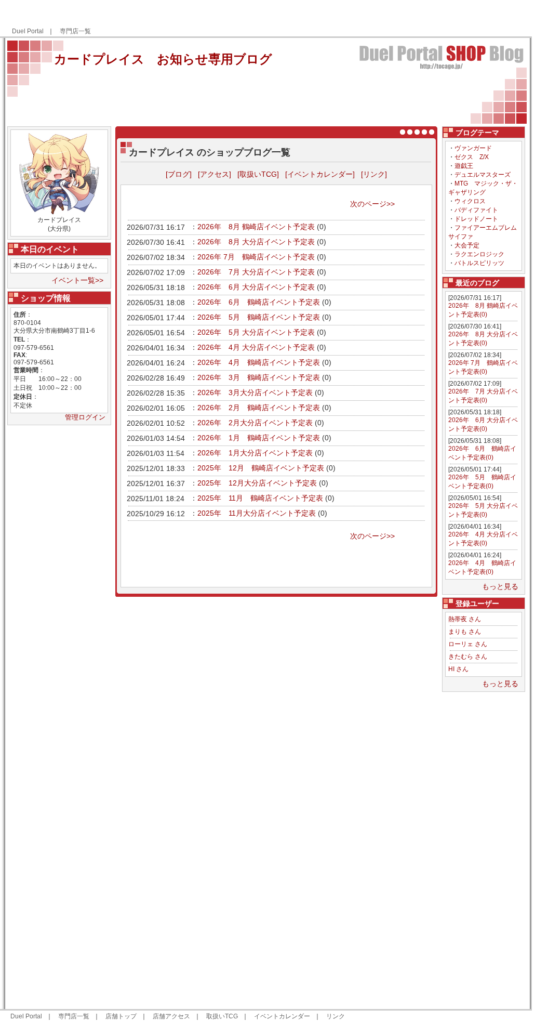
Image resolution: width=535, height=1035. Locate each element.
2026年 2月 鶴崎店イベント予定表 (258, 407)
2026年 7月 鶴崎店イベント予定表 (256, 257)
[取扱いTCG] (258, 174)
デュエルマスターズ (482, 174)
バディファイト (476, 210)
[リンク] (374, 174)
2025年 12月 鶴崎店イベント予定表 (260, 468)
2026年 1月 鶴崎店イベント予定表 (258, 438)
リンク (335, 1016)
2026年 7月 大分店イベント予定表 (256, 272)
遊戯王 (463, 165)
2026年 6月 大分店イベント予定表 (256, 287)
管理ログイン (85, 417)
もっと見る (500, 586)
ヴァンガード (473, 148)
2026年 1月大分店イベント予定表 (255, 453)
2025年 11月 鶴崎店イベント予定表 (260, 498)
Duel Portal (28, 31)
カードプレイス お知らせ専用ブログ (163, 59)
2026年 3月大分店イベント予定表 (255, 392)
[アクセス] (214, 174)
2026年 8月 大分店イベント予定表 (256, 242)
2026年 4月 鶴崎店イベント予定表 (258, 362)
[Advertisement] (402, 18)
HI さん (458, 669)
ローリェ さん (467, 644)
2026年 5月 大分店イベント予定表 (256, 332)
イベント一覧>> (77, 280)
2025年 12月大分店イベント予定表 (257, 483)
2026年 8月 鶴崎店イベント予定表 (256, 226)
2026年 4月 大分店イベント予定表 (256, 347)
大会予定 (466, 245)
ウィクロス (470, 201)
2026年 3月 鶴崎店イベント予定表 (258, 377)
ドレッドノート (476, 218)
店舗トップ (121, 1016)
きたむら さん (467, 656)
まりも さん (464, 631)
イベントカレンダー (282, 1016)
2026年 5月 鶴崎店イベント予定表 (258, 317)
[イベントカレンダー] (320, 174)
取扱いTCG (222, 1016)
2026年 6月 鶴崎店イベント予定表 (258, 302)
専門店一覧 (75, 31)
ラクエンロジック (479, 254)
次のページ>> (372, 204)
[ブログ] (179, 174)
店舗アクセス (171, 1016)
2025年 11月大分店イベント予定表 (256, 513)
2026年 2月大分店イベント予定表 (255, 422)
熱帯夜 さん (464, 619)
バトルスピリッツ (479, 263)
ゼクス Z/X (471, 157)
